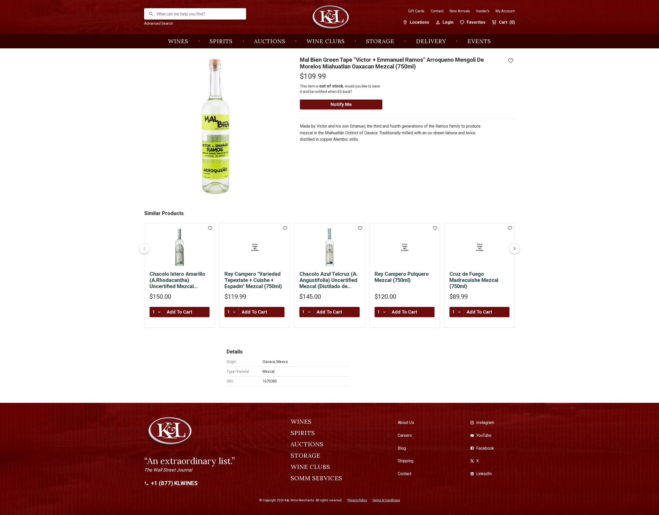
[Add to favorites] (511, 61)
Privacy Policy (357, 500)
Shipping (405, 460)
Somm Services (316, 478)
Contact (437, 11)
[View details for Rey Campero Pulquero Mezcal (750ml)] (405, 247)
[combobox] (195, 14)
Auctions (269, 41)
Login (448, 22)
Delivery (431, 41)
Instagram (485, 422)
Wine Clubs (326, 41)
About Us (406, 422)
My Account (505, 11)
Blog (402, 448)
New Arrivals (460, 11)
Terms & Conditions (386, 500)
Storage (380, 41)
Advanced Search (158, 23)
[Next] (514, 248)
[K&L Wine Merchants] (329, 20)
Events (479, 41)
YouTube (483, 435)
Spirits (221, 41)
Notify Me (341, 104)
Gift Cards (416, 11)
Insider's (482, 11)
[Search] (151, 14)
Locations (419, 22)
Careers (405, 435)
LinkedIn (484, 473)
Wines (178, 41)
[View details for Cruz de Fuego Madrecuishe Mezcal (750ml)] (479, 247)
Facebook (485, 448)
